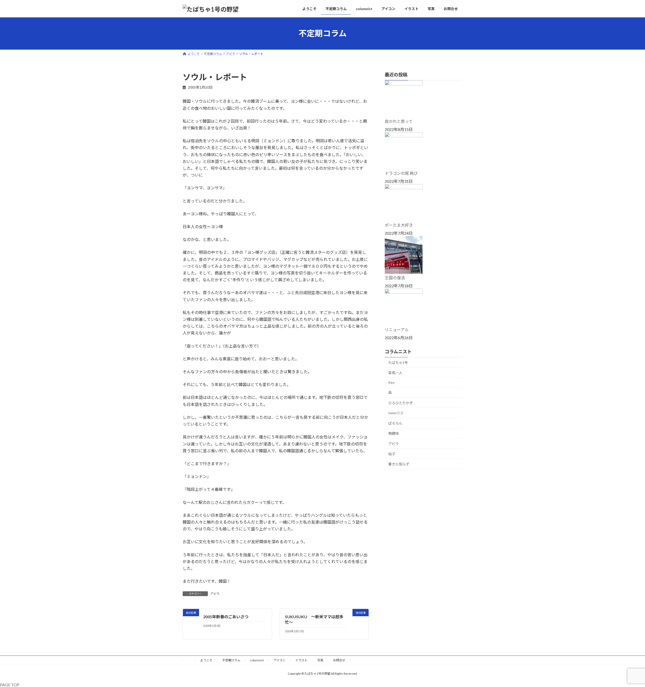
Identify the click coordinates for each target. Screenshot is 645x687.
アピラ (214, 594)
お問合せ (339, 660)
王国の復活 (395, 277)
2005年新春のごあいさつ (225, 616)
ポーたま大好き (399, 225)
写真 (320, 660)
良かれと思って (399, 121)
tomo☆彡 (396, 413)
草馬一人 (395, 372)
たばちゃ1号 (398, 362)
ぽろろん (395, 423)
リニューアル (397, 329)
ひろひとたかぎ (400, 402)
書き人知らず (398, 464)
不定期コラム (231, 660)
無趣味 (393, 433)
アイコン (279, 660)
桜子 (391, 454)
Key (391, 382)
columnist (257, 660)
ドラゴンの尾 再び (401, 173)
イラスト (301, 660)
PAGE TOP (9, 684)
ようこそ (206, 660)
